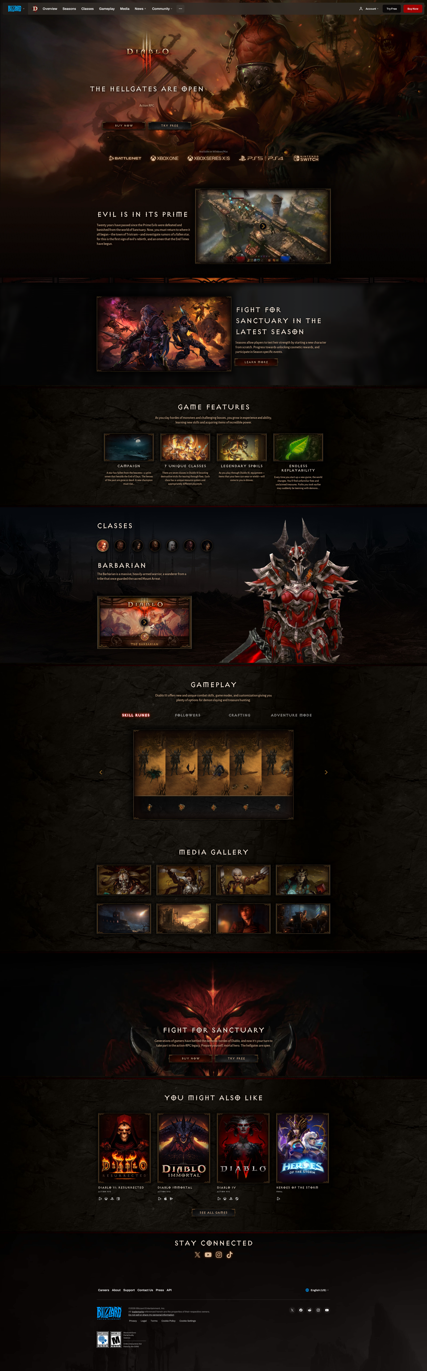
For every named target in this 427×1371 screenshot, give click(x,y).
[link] (125, 159)
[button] (412, 9)
